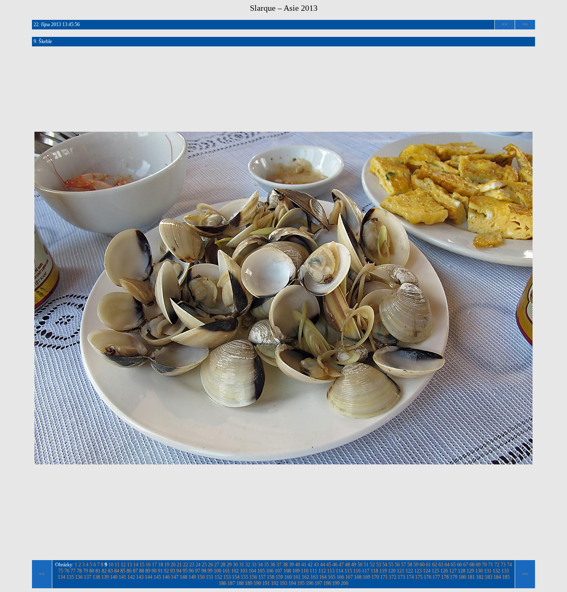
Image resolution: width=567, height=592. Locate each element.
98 (203, 571)
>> (525, 24)
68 (471, 565)
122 (409, 571)
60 (422, 565)
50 (359, 565)
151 (209, 577)
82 (104, 571)
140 (113, 577)
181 (471, 577)
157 (262, 577)
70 (484, 565)
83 (110, 571)
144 (148, 577)
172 (392, 577)
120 (392, 571)
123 (418, 571)
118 (374, 571)
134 (61, 577)
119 (383, 571)
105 (261, 571)
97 (197, 571)
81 (97, 571)
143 (140, 577)
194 (292, 583)
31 (241, 565)
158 (270, 577)
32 (247, 565)
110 (304, 571)
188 (240, 583)
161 (297, 577)
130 (479, 571)
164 (323, 577)
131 (487, 571)
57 (403, 565)
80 (91, 571)
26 (210, 565)
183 (488, 577)
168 (358, 577)
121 (400, 571)
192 (275, 583)
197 (318, 583)
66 (459, 565)
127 (453, 571)
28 (222, 565)
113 (331, 571)
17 (154, 565)
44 (322, 565)
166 (340, 577)
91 (160, 571)
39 (291, 565)
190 (257, 583)
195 (301, 583)
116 (357, 571)
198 (327, 583)
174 (410, 577)
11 (117, 565)
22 (185, 565)
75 (60, 571)
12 (123, 565)
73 (503, 565)
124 (426, 571)
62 (434, 565)
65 (453, 565)
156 (253, 577)
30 (235, 565)
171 (384, 577)
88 (141, 571)
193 (283, 583)
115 (348, 571)
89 (147, 571)
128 (461, 571)
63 (440, 565)
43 (316, 565)
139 (105, 577)
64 (447, 565)
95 (185, 571)
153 (227, 577)
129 (470, 571)
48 (347, 565)
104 (252, 571)
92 (166, 571)
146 (166, 577)
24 (198, 565)
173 (401, 577)
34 (260, 565)
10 (110, 565)
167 (349, 577)
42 (310, 565)
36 (272, 565)
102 (235, 571)
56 (397, 565)
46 (334, 565)
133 (505, 571)
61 (428, 565)
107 (278, 571)
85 (122, 571)
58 (409, 565)
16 (148, 565)
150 (201, 577)
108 (287, 571)
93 (172, 571)
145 (157, 577)
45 (328, 565)
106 (270, 571)
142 (131, 577)
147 (174, 577)
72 (496, 565)
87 (135, 571)
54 (384, 565)
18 (160, 565)
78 (79, 571)
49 (353, 565)
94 (178, 571)
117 (365, 571)
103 (243, 571)
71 (490, 565)
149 (192, 577)
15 (141, 565)
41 (303, 565)
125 (435, 571)
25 (204, 565)
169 (366, 577)
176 (427, 577)
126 (444, 571)
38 (285, 565)
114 (339, 571)
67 (465, 565)
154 (236, 577)
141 (122, 577)
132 (496, 571)
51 (366, 565)
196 (309, 583)
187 (231, 583)
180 (462, 577)
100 (217, 571)
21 (179, 565)
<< (505, 24)
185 (506, 577)
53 (378, 565)
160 (288, 577)
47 (341, 565)
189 (248, 583)
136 (79, 577)
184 (497, 577)
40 (297, 565)
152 (218, 577)
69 (478, 565)
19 (166, 565)
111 (313, 571)
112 (322, 571)
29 (229, 565)
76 (66, 571)
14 (135, 565)
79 (85, 571)
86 (129, 571)
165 (331, 577)
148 (183, 577)
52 (372, 565)
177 (436, 577)
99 (210, 571)
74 (509, 565)
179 (453, 577)
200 (344, 583)
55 (391, 565)
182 (480, 577)
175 (419, 577)
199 (336, 583)
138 (96, 577)
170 (375, 577)
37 (278, 565)
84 (116, 571)
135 (70, 577)
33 (254, 565)
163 (314, 577)
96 (191, 571)
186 (222, 583)
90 (154, 571)
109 (296, 571)
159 (279, 577)
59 (415, 565)
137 (87, 577)
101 (226, 571)
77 (73, 571)
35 (266, 565)
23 (191, 565)
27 (216, 565)
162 (305, 577)
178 (445, 577)
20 (173, 565)
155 (244, 577)
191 (266, 583)
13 (129, 565)
